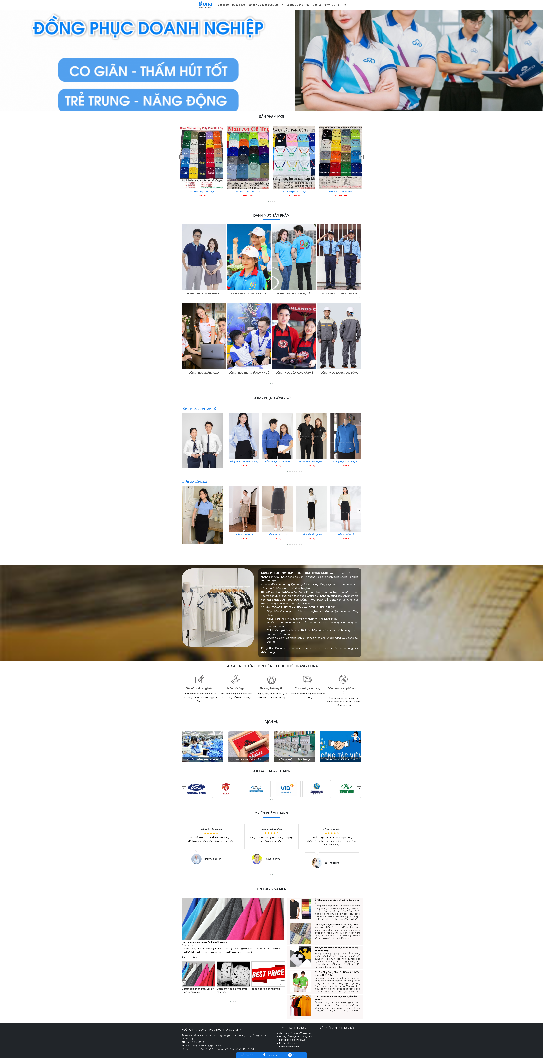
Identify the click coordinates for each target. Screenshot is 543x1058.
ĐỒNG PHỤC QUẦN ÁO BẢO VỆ (339, 293)
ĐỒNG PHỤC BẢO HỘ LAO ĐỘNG (339, 373)
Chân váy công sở (194, 482)
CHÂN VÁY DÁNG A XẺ (278, 535)
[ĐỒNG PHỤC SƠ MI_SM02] (311, 436)
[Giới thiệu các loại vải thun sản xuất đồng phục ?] (300, 1005)
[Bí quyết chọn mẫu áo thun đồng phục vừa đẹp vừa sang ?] (233, 974)
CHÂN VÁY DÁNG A (244, 535)
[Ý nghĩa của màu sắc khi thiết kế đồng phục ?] (300, 909)
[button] (268, 201)
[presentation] (182, 157)
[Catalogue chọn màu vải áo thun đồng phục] (233, 919)
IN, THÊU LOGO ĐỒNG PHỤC (295, 5)
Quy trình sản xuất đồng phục (295, 1033)
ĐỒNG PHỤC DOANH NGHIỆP (203, 293)
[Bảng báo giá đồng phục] (198, 974)
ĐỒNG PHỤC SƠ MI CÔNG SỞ (263, 5)
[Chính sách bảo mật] (268, 974)
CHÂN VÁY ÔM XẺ (345, 535)
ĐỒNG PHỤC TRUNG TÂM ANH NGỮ (249, 373)
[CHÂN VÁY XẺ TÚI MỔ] (311, 509)
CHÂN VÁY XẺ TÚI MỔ (311, 535)
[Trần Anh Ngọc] (318, 862)
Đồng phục (238, 5)
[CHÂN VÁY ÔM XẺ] (345, 509)
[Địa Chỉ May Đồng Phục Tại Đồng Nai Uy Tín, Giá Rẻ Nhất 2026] (300, 981)
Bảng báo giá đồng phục (196, 989)
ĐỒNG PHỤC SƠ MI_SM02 (311, 462)
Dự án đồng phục (288, 1043)
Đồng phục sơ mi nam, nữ (199, 409)
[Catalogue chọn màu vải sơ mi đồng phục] (300, 933)
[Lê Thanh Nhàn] (258, 862)
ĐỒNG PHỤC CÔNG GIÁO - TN (248, 293)
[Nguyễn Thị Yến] (197, 859)
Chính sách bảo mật (263, 989)
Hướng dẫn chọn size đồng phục (296, 1037)
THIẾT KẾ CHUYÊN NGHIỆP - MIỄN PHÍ (203, 760)
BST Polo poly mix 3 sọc (341, 191)
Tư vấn (326, 5)
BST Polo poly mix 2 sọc (294, 191)
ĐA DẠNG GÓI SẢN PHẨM (248, 760)
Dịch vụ (317, 5)
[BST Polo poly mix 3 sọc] (341, 157)
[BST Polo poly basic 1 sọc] (202, 157)
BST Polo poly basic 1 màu (248, 191)
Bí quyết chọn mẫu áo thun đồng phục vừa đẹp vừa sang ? (232, 992)
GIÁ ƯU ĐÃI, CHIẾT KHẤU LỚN (340, 760)
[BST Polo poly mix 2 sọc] (294, 157)
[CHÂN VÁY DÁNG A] (244, 509)
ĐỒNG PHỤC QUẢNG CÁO (204, 373)
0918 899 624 (198, 1042)
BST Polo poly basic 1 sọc (202, 191)
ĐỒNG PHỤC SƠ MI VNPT (277, 462)
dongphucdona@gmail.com (206, 1046)
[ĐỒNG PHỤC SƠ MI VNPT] (277, 436)
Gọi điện (249, 1055)
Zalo (294, 1055)
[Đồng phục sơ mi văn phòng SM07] (244, 436)
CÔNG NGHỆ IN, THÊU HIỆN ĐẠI (294, 760)
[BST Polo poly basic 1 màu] (248, 157)
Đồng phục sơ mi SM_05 (345, 462)
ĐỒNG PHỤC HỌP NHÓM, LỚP (294, 293)
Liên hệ (335, 5)
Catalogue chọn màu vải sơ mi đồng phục (336, 924)
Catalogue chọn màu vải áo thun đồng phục (204, 942)
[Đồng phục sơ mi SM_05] (345, 436)
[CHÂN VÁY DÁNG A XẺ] (277, 509)
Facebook (272, 1055)
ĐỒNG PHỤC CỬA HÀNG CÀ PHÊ (294, 373)
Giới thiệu (223, 5)
